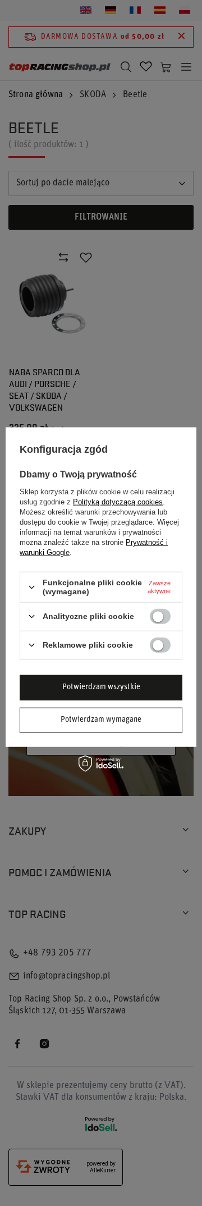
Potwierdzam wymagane (101, 720)
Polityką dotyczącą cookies (118, 502)
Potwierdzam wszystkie (101, 687)
